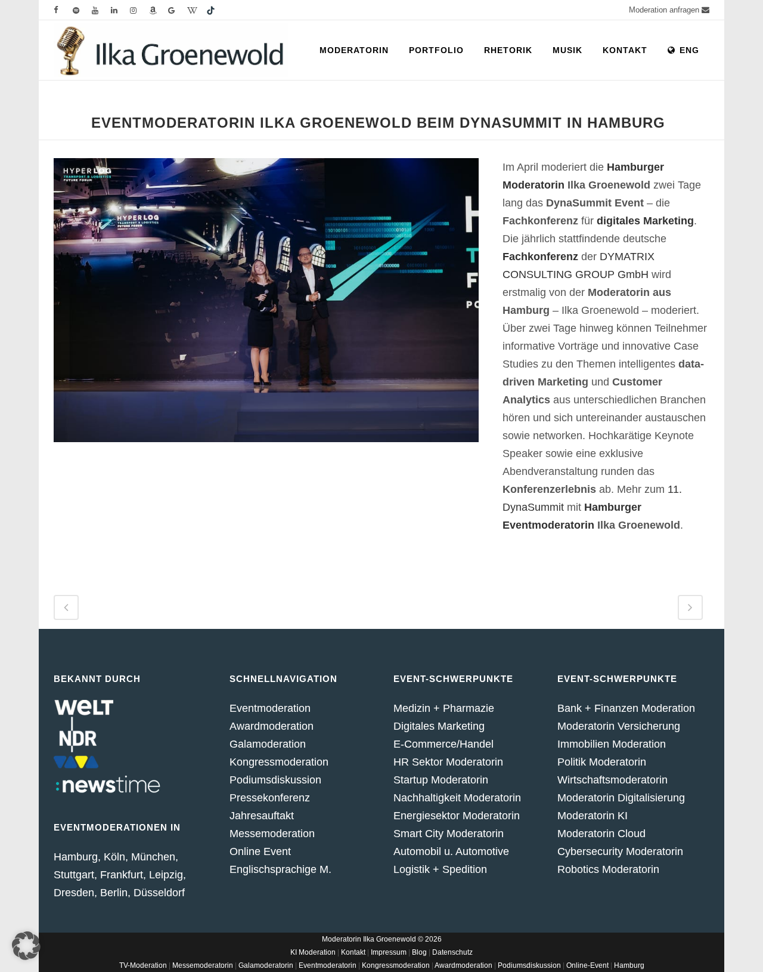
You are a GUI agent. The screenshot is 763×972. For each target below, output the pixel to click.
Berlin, (115, 893)
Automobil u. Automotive (451, 851)
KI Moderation (313, 952)
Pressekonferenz (269, 798)
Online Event (260, 851)
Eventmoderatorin (327, 965)
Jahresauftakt (261, 816)
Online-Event (587, 965)
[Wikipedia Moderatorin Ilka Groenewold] (196, 10)
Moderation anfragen (665, 9)
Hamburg (629, 965)
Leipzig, (167, 875)
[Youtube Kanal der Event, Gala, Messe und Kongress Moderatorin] (101, 10)
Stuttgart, (77, 875)
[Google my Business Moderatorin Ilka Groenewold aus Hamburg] (177, 10)
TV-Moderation (143, 965)
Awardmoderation (271, 726)
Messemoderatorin (202, 965)
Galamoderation (267, 744)
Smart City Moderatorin (448, 834)
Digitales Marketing (439, 726)
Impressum (389, 952)
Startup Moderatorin (440, 780)
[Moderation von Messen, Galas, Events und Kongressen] (139, 10)
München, (154, 857)
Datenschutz (452, 952)
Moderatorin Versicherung (618, 726)
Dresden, (75, 893)
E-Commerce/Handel (443, 744)
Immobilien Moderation (611, 744)
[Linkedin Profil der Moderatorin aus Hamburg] (120, 10)
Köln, (116, 857)
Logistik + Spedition (440, 869)
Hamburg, (77, 857)
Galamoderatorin (265, 965)
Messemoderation (272, 834)
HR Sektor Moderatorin (448, 762)
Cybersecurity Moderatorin (620, 851)
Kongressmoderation (278, 762)
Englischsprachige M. (280, 869)
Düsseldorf (159, 893)
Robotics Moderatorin (608, 869)
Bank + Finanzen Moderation (626, 708)
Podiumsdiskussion (275, 780)
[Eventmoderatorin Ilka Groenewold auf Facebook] (63, 10)
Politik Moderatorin (601, 762)
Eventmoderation (270, 708)
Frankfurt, (123, 875)
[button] (26, 945)
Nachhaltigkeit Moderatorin (457, 798)
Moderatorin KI (592, 816)
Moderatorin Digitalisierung (621, 798)
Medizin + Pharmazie (443, 708)
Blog (419, 952)
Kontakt (353, 952)
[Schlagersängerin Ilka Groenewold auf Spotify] (82, 10)
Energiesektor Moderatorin (456, 816)
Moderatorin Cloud (601, 834)
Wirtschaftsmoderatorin (612, 780)
